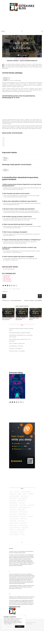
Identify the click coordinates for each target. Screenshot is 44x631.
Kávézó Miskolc (13, 514)
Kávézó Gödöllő (13, 507)
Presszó (22, 534)
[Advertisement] (22, 21)
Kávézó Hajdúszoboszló (24, 507)
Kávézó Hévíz (12, 509)
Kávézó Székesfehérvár (15, 527)
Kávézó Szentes (23, 523)
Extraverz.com (5, 291)
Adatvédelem (14, 623)
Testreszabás (9, 626)
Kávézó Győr (31, 505)
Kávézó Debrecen (21, 500)
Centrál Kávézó (5, 288)
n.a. (8, 158)
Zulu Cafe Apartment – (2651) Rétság (16, 346)
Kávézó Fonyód (23, 505)
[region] (14, 622)
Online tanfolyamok (6, 278)
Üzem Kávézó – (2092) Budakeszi (15, 348)
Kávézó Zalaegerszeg (14, 534)
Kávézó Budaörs (13, 498)
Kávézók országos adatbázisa (8, 269)
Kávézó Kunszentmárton (24, 58)
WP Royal (34, 622)
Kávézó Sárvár (25, 527)
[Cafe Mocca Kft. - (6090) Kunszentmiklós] (4, 296)
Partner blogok (29, 623)
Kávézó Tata (12, 529)
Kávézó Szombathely (23, 525)
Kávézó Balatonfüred (14, 496)
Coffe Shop (17, 491)
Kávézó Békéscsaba (23, 498)
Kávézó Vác (21, 532)
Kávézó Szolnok (13, 525)
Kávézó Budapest (24, 496)
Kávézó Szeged (21, 520)
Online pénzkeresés (7, 275)
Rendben (19, 626)
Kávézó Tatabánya (21, 529)
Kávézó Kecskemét (14, 511)
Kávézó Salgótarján (14, 518)
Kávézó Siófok (23, 518)
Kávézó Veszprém (13, 532)
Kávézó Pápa (23, 516)
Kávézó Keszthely (23, 511)
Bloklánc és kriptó (6, 277)
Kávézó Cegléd (13, 500)
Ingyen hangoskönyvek (7, 281)
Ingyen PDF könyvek (7, 279)
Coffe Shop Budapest (25, 491)
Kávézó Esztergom (14, 505)
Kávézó (16, 58)
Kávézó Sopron (13, 520)
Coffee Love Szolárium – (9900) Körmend (16, 343)
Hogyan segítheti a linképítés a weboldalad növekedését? (19, 332)
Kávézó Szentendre (14, 523)
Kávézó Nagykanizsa (23, 514)
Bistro (11, 491)
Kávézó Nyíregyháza (14, 516)
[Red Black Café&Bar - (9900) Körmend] (40, 296)
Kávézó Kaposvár (21, 509)
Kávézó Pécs (30, 516)
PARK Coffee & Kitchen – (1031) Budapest (17, 351)
